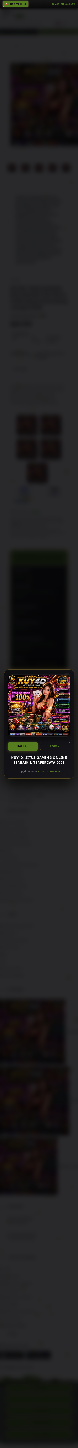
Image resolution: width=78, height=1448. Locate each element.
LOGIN (55, 746)
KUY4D (42, 771)
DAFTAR (23, 746)
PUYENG (54, 771)
